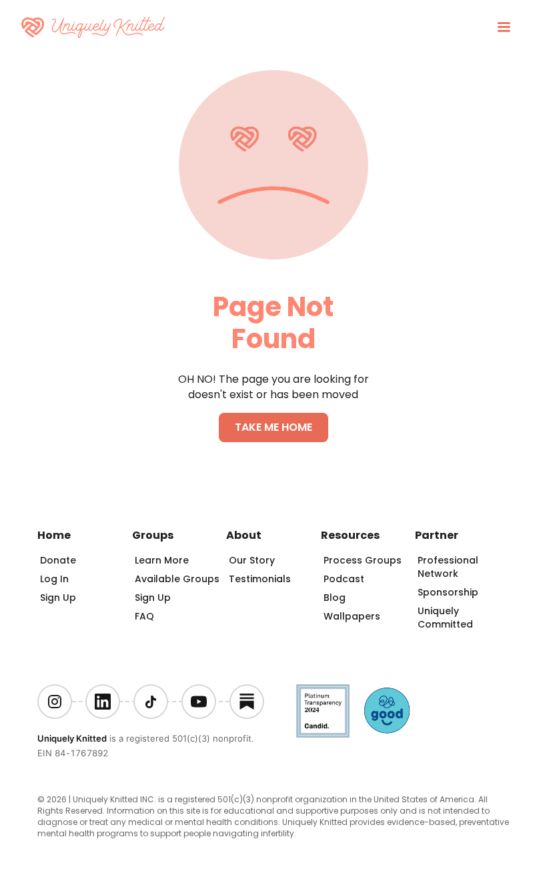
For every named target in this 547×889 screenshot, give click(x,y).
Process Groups (363, 560)
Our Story (252, 560)
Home (54, 535)
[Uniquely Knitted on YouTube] (198, 701)
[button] (504, 27)
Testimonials (260, 579)
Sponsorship (448, 592)
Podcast (344, 579)
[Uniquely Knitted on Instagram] (54, 701)
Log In (54, 579)
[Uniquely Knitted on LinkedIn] (102, 701)
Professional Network (448, 567)
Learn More (162, 560)
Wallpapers (352, 616)
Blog (335, 597)
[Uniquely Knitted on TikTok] (150, 701)
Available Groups (177, 579)
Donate (58, 560)
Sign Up (58, 597)
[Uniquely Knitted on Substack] (246, 701)
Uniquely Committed (445, 617)
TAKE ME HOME (273, 427)
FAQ (144, 616)
